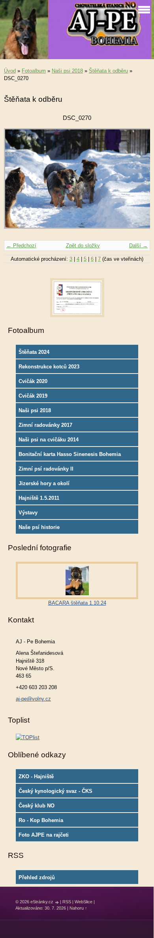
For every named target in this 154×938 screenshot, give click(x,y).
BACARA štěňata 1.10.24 (77, 603)
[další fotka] (137, 182)
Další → (138, 246)
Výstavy (28, 513)
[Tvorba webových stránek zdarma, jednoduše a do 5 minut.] (57, 902)
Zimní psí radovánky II (46, 469)
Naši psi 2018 (67, 71)
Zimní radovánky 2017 (45, 425)
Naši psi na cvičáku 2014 (49, 440)
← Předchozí (21, 246)
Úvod (10, 71)
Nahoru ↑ (78, 908)
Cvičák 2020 (33, 381)
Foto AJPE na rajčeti (44, 835)
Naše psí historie (39, 527)
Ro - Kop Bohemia (41, 820)
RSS (66, 901)
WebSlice (83, 901)
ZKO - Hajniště (36, 776)
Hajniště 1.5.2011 (39, 498)
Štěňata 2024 (34, 352)
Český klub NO (36, 806)
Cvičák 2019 (33, 396)
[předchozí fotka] (17, 182)
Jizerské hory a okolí (44, 483)
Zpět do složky (83, 246)
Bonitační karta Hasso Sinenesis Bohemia (70, 454)
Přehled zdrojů (37, 877)
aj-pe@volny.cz (33, 699)
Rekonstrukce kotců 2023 (49, 367)
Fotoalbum (34, 71)
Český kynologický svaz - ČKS (55, 791)
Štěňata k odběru (108, 71)
